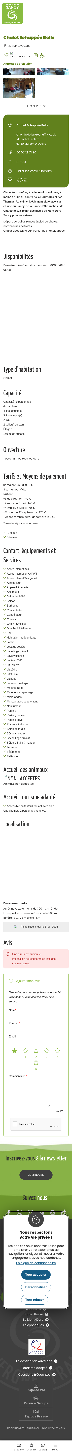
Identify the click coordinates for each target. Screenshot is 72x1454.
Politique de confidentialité (36, 1263)
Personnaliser (36, 1287)
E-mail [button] (21, 162)
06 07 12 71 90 (26, 152)
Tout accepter (35, 1274)
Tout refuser (34, 1299)
